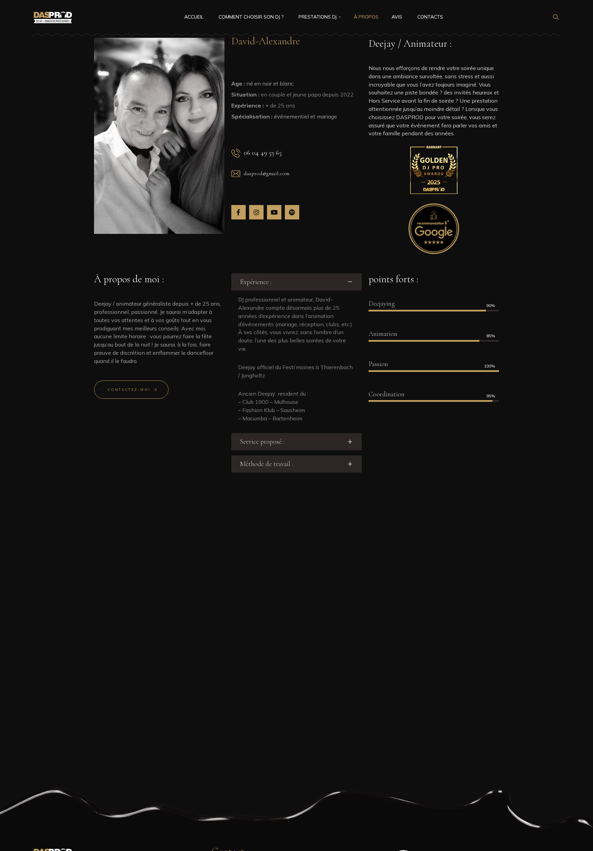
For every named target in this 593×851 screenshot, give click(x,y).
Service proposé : (262, 442)
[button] (296, 282)
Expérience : (255, 282)
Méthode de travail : (266, 464)
